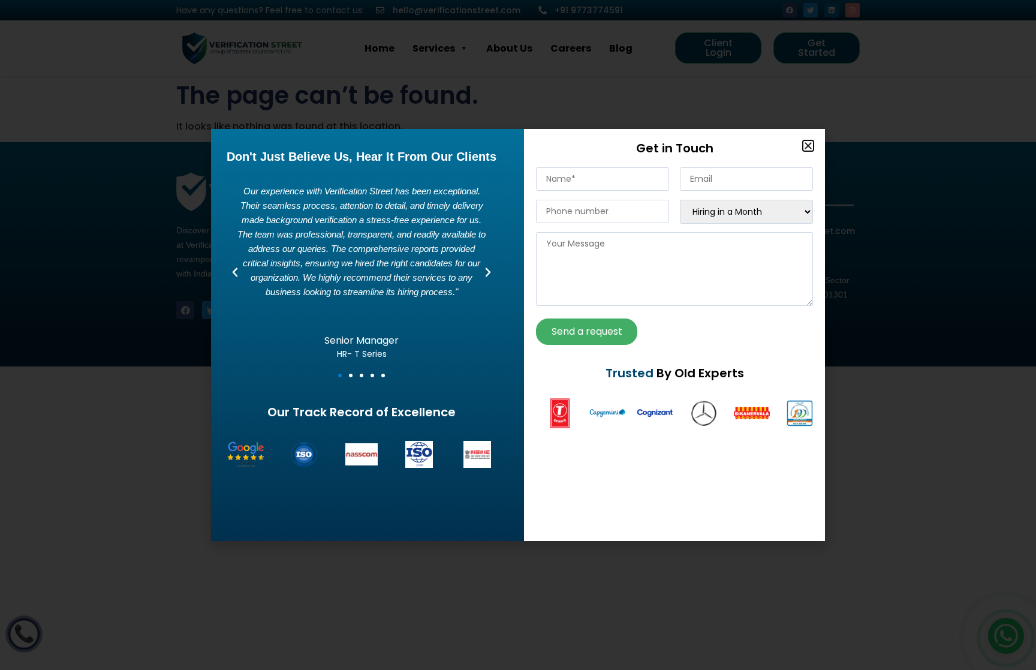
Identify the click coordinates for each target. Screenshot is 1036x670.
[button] (808, 146)
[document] (518, 335)
